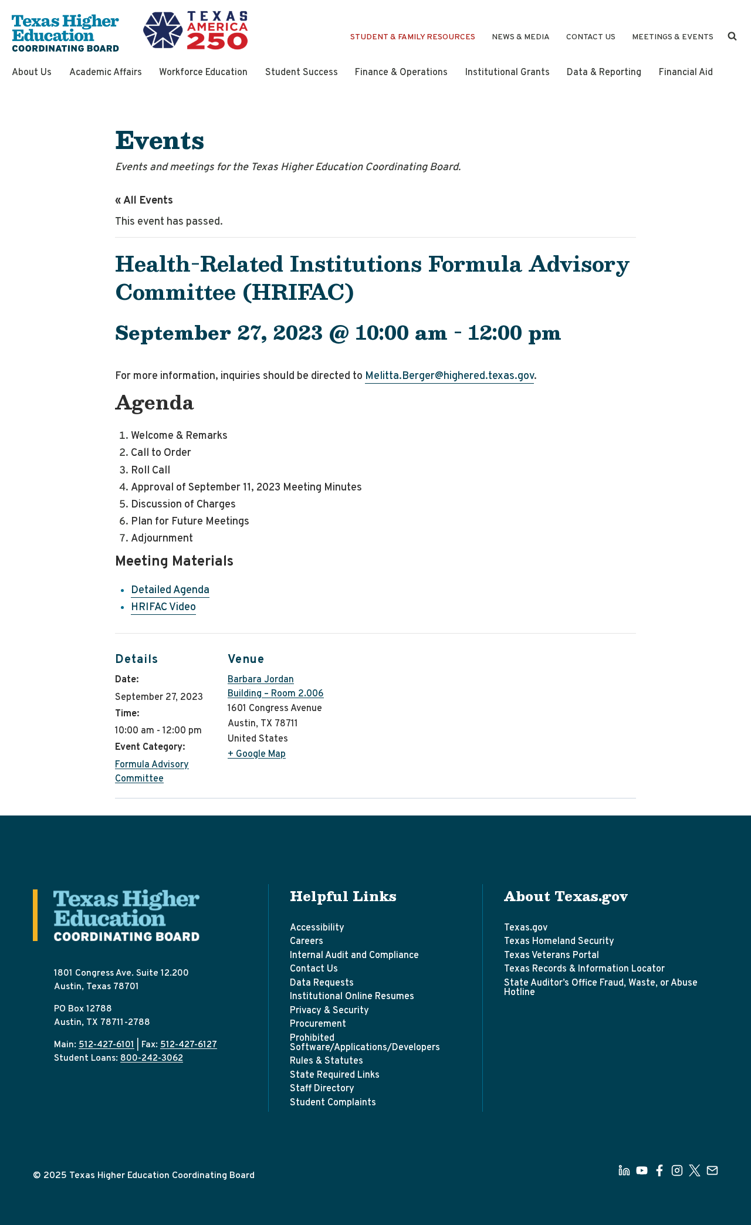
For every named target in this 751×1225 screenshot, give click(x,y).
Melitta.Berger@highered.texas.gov (449, 376)
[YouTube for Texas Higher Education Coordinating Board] (642, 1170)
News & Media (521, 37)
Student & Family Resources (412, 37)
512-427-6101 (106, 1045)
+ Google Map (257, 754)
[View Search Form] (732, 36)
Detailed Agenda (170, 590)
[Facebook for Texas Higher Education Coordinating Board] (659, 1170)
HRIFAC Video (163, 607)
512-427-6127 (188, 1045)
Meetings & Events (672, 37)
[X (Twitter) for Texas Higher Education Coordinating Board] (695, 1170)
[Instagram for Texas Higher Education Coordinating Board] (677, 1170)
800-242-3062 (151, 1058)
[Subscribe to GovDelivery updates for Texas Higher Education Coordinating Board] (712, 1170)
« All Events (144, 201)
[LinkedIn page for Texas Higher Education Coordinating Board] (624, 1170)
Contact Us (590, 37)
